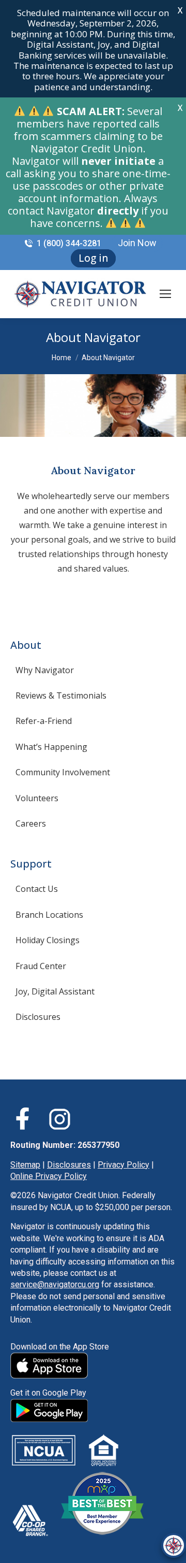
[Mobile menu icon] (165, 293)
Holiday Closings (48, 940)
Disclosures (38, 1016)
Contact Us (37, 888)
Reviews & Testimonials (61, 695)
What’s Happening (51, 746)
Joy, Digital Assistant (55, 991)
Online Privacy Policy (48, 1176)
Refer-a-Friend (44, 721)
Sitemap (25, 1165)
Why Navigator (45, 670)
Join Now (137, 242)
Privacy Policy (123, 1165)
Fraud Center (41, 966)
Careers (31, 823)
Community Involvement (63, 772)
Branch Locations (49, 914)
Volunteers (37, 798)
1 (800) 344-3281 (69, 243)
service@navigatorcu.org (54, 1284)
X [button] (180, 10)
